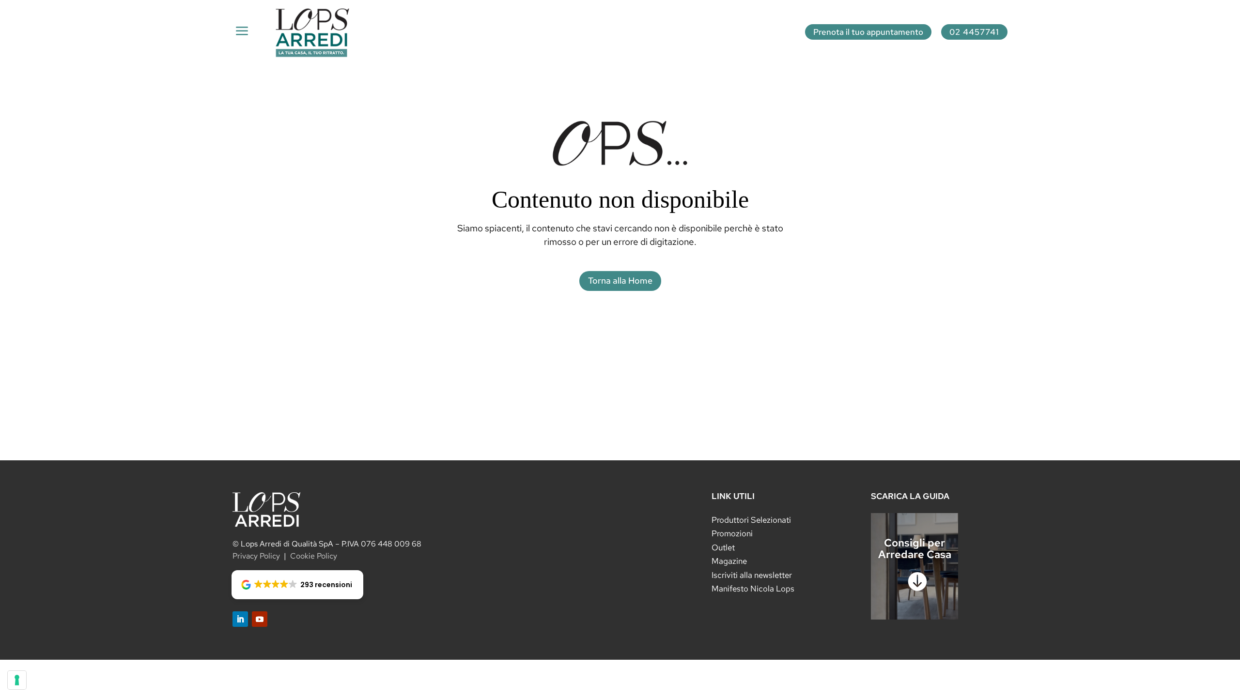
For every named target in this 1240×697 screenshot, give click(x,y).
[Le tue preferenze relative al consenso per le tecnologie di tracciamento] (17, 680)
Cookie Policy (313, 556)
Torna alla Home (620, 280)
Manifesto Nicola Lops (753, 588)
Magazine (729, 561)
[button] (297, 584)
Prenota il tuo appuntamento (868, 32)
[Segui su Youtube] (259, 619)
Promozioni (732, 533)
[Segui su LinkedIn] (240, 619)
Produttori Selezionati (751, 520)
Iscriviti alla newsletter (752, 575)
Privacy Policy (256, 556)
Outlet (723, 547)
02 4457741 (974, 32)
